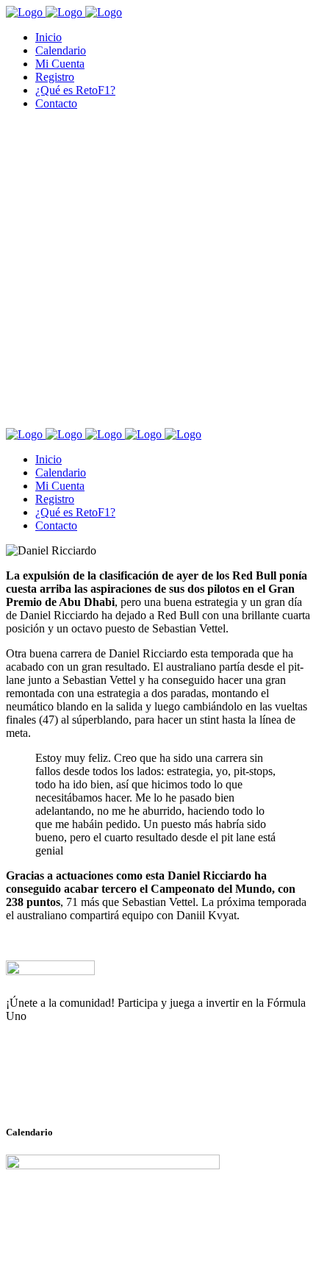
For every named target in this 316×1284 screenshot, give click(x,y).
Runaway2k (77, 1088)
